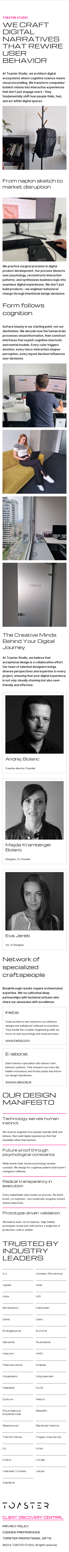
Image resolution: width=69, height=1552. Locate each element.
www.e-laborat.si (18, 1081)
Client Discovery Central (33, 1517)
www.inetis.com (17, 1040)
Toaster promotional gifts (27, 1538)
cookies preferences (21, 1532)
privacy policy (16, 1526)
